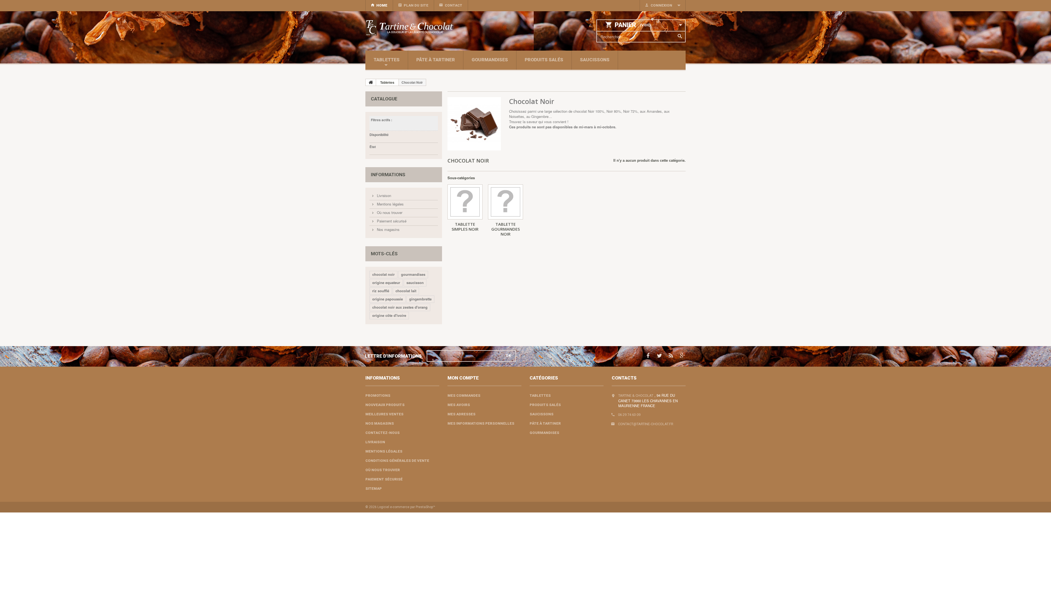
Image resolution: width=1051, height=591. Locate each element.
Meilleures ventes (384, 414)
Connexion (661, 5)
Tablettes (387, 59)
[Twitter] (659, 355)
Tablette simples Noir (465, 226)
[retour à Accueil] (371, 82)
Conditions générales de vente (397, 461)
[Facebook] (647, 355)
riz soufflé (380, 290)
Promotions (377, 395)
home (381, 5)
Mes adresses (461, 414)
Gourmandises (490, 59)
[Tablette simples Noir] (465, 201)
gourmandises (413, 274)
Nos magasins (388, 229)
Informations (388, 174)
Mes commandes (463, 395)
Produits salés (544, 59)
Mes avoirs (458, 405)
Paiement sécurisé (391, 221)
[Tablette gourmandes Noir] (505, 201)
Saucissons (595, 59)
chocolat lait (405, 290)
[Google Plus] (682, 355)
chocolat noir (383, 274)
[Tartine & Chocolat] (416, 27)
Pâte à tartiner (435, 59)
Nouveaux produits (385, 405)
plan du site (416, 5)
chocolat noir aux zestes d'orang (400, 307)
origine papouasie (387, 299)
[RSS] (671, 355)
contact (453, 5)
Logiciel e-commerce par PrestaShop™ (406, 507)
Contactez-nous (382, 433)
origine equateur (386, 282)
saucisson (415, 282)
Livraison (383, 195)
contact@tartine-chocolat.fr (645, 424)
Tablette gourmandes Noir (505, 229)
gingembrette (420, 299)
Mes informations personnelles (480, 423)
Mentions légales (390, 204)
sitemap (373, 488)
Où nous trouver (389, 212)
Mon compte (463, 378)
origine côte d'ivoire (389, 315)
